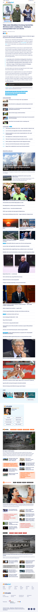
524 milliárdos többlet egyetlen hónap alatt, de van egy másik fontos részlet (17, 336)
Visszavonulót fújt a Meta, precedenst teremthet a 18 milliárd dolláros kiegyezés (11, 465)
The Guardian (23, 42)
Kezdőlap (7, 87)
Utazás (24, 482)
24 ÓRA (11, 126)
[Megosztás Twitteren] (5, 33)
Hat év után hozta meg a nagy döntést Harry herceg (12, 276)
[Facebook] (31, 609)
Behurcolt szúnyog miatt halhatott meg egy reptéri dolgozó (14, 386)
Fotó (32, 586)
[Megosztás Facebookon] (3, 33)
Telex (6, 44)
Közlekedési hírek (21, 595)
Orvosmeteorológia (5, 596)
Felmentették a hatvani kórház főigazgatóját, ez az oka (13, 202)
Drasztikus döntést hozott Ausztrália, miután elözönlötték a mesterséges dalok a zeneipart (27, 475)
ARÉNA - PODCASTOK (6, 0)
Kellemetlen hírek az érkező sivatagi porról (9, 228)
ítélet (11, 91)
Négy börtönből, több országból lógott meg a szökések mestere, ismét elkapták (18, 249)
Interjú (15, 587)
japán (23, 91)
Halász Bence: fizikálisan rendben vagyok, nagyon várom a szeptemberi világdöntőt (18, 380)
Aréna (28, 596)
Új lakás (32, 429)
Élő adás (9, 417)
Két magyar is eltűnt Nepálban (8, 451)
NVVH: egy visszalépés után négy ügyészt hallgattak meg (14, 211)
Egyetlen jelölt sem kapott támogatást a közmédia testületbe (14, 383)
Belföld (4, 586)
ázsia (26, 91)
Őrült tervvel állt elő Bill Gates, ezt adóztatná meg (12, 358)
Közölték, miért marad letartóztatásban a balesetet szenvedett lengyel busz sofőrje (18, 252)
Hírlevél (33, 587)
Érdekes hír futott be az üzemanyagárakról (11, 279)
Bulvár (21, 586)
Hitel (15, 482)
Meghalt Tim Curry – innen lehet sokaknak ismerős (12, 208)
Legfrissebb (27, 586)
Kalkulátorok (30, 482)
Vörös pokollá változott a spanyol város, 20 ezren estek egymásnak (18, 243)
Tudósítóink (16, 586)
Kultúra (10, 587)
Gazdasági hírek (21, 596)
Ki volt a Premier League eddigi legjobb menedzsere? (26, 240)
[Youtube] (34, 609)
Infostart (5, 31)
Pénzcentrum (13, 429)
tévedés (14, 91)
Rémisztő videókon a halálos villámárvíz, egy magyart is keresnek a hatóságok (9, 240)
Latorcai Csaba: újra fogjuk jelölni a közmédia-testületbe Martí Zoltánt (16, 246)
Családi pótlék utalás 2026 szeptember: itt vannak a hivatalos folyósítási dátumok (18, 504)
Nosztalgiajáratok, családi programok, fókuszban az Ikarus (14, 205)
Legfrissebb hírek (13, 595)
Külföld (10, 87)
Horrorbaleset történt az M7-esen (12, 314)
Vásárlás (19, 482)
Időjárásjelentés (29, 595)
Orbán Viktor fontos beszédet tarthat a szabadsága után (15, 200)
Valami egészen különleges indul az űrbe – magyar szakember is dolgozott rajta (18, 214)
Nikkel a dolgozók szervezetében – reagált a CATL (12, 308)
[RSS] (29, 609)
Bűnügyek (21, 587)
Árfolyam (20, 429)
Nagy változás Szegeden (7, 320)
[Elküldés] (6, 33)
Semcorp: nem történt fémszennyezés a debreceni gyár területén (15, 329)
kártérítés (19, 91)
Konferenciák (26, 429)
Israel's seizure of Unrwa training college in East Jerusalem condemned (26, 576)
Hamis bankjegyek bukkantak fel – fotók (10, 317)
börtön (7, 91)
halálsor (15, 94)
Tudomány (10, 586)
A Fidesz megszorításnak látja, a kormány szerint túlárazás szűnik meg (16, 311)
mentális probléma (9, 94)
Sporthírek (12, 596)
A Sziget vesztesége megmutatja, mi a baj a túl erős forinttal (14, 282)
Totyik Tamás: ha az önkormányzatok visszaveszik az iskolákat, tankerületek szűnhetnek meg (26, 228)
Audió (27, 587)
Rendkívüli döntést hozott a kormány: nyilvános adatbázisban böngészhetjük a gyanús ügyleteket (10, 517)
